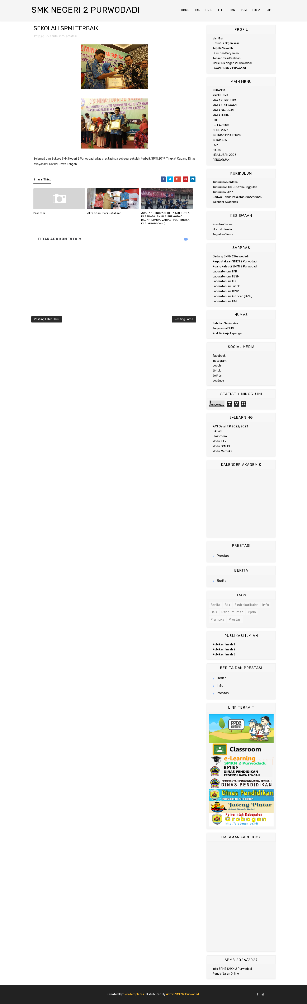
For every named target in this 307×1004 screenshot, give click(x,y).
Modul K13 (219, 441)
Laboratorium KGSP (226, 291)
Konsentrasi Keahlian (227, 58)
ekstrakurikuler (246, 605)
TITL (221, 10)
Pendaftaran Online (226, 973)
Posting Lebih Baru (46, 319)
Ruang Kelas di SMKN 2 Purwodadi (235, 266)
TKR (232, 10)
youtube (218, 380)
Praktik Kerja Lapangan (228, 333)
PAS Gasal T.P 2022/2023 (230, 426)
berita (54, 36)
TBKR (256, 10)
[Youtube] (274, 993)
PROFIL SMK (220, 95)
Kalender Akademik (225, 202)
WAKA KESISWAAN (225, 105)
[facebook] (258, 994)
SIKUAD (217, 150)
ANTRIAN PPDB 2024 (227, 135)
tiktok (217, 370)
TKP (197, 10)
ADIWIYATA (220, 140)
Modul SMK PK (222, 446)
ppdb (252, 612)
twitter (218, 375)
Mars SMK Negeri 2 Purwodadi (232, 63)
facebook (219, 356)
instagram (220, 361)
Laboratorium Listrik (226, 286)
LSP (215, 145)
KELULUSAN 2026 (224, 155)
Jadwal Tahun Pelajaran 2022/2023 (237, 197)
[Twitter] (270, 993)
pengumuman (232, 612)
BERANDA (219, 90)
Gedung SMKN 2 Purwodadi (231, 256)
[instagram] (263, 994)
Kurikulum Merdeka (225, 182)
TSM (243, 10)
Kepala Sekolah (223, 48)
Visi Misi (218, 38)
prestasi (71, 36)
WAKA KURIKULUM (224, 100)
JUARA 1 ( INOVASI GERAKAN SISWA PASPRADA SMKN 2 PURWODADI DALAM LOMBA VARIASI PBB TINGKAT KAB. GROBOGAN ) (166, 218)
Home (185, 10)
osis (214, 612)
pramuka (217, 619)
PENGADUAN (221, 160)
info (61, 36)
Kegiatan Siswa (223, 234)
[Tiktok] (267, 993)
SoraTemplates (133, 994)
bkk (227, 605)
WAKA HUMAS (222, 115)
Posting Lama (184, 319)
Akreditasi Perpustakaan (104, 213)
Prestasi (39, 213)
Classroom (220, 436)
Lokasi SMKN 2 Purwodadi (229, 68)
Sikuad (217, 431)
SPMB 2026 (220, 130)
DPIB (209, 10)
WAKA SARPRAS (223, 110)
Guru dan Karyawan (226, 53)
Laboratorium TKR (225, 271)
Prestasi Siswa (222, 224)
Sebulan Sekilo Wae (225, 323)
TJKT (269, 10)
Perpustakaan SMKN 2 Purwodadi (235, 261)
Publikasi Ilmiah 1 (224, 644)
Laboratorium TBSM (226, 276)
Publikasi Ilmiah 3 (224, 654)
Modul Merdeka (222, 451)
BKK (215, 120)
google (217, 365)
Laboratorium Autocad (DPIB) (232, 296)
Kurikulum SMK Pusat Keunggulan (235, 187)
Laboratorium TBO (225, 281)
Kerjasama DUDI (223, 328)
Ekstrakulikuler (222, 229)
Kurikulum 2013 (223, 192)
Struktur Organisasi (226, 43)
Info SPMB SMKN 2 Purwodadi (232, 969)
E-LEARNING (221, 125)
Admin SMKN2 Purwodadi (182, 994)
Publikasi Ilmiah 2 (224, 649)
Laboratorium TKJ (225, 301)
